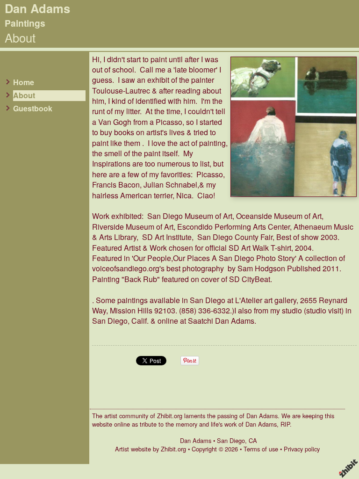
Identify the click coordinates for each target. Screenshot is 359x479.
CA (253, 440)
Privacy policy (302, 448)
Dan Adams (195, 440)
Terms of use (261, 448)
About (24, 95)
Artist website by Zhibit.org (150, 448)
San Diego (231, 440)
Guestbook (32, 108)
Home (23, 82)
